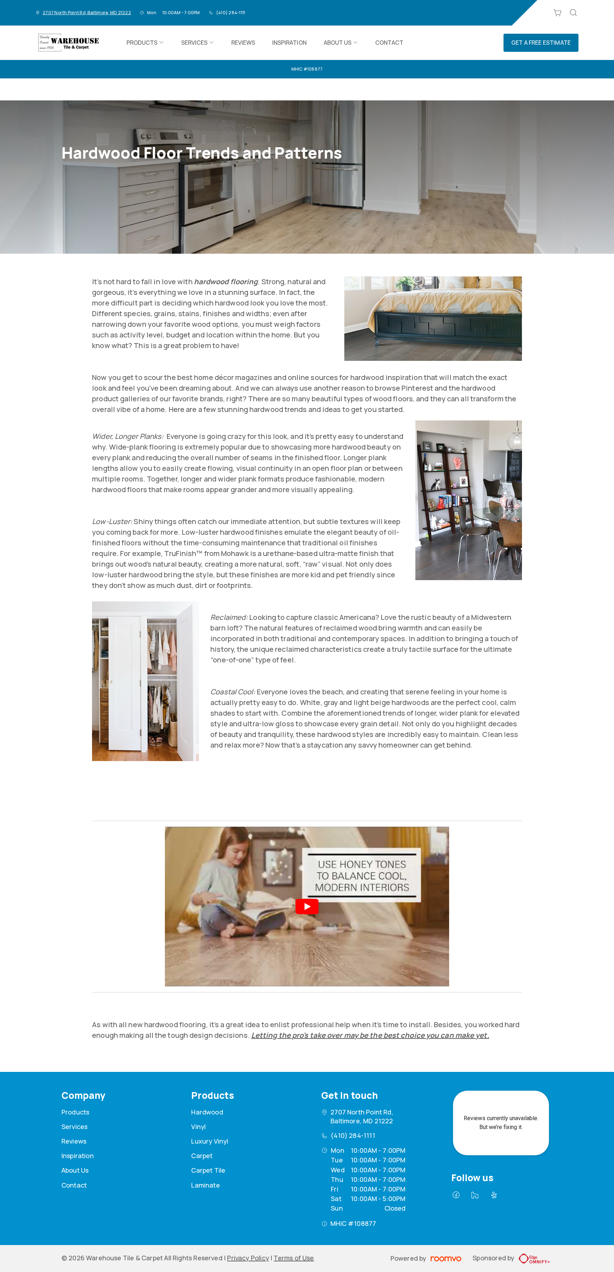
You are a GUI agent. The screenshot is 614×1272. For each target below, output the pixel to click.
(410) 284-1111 (230, 13)
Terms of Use (294, 1258)
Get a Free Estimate (541, 42)
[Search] (573, 13)
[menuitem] (145, 43)
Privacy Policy (248, 1258)
